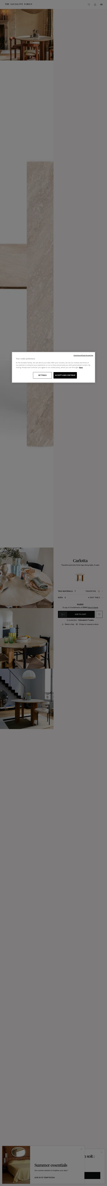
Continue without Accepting (83, 355)
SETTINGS (42, 375)
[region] (53, 367)
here (81, 367)
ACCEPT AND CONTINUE (65, 375)
